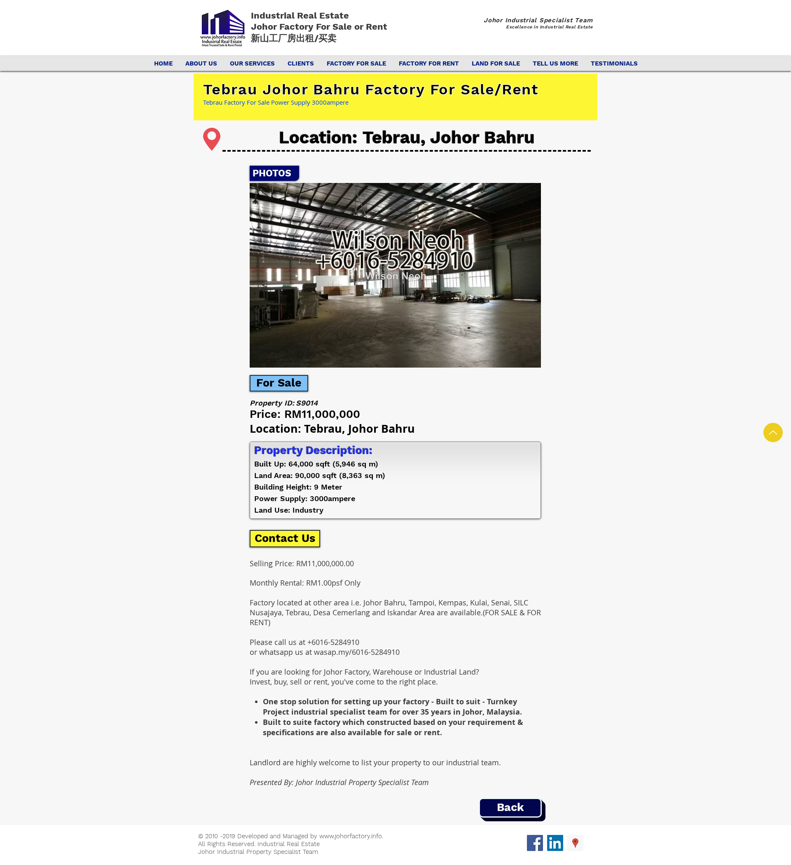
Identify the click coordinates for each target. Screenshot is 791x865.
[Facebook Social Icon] (535, 843)
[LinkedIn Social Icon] (555, 843)
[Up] (773, 432)
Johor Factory (283, 26)
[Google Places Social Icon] (575, 843)
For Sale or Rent (353, 26)
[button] (395, 275)
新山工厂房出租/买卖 (294, 38)
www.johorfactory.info (350, 836)
